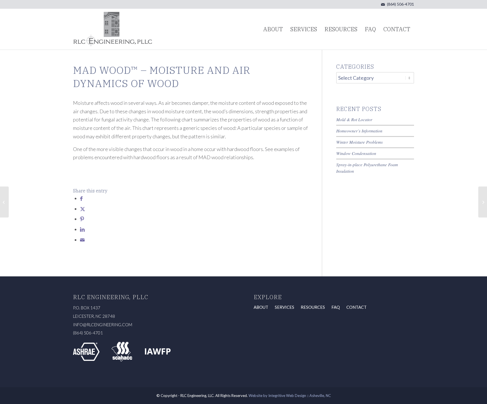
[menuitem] (273, 29)
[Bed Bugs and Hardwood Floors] (4, 202)
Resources (313, 307)
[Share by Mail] (82, 240)
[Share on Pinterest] (82, 219)
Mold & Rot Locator (354, 119)
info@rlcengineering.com (102, 324)
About (261, 307)
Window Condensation (356, 153)
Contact (356, 307)
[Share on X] (82, 209)
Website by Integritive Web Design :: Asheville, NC (290, 395)
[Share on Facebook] (81, 198)
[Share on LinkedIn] (82, 229)
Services (284, 307)
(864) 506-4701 (400, 4)
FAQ (335, 307)
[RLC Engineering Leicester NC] (112, 29)
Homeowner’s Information (359, 131)
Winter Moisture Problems (359, 142)
